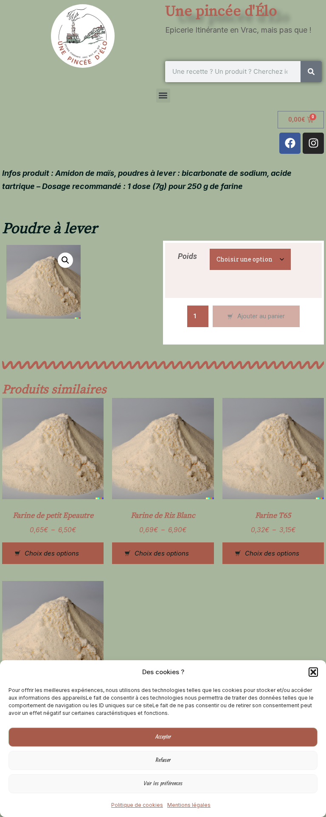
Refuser (163, 760)
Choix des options (52, 553)
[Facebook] (290, 143)
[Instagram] (313, 143)
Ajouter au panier (261, 316)
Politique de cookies (137, 805)
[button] (313, 672)
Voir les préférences (163, 783)
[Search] (311, 71)
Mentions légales (189, 805)
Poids (187, 256)
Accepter (163, 737)
